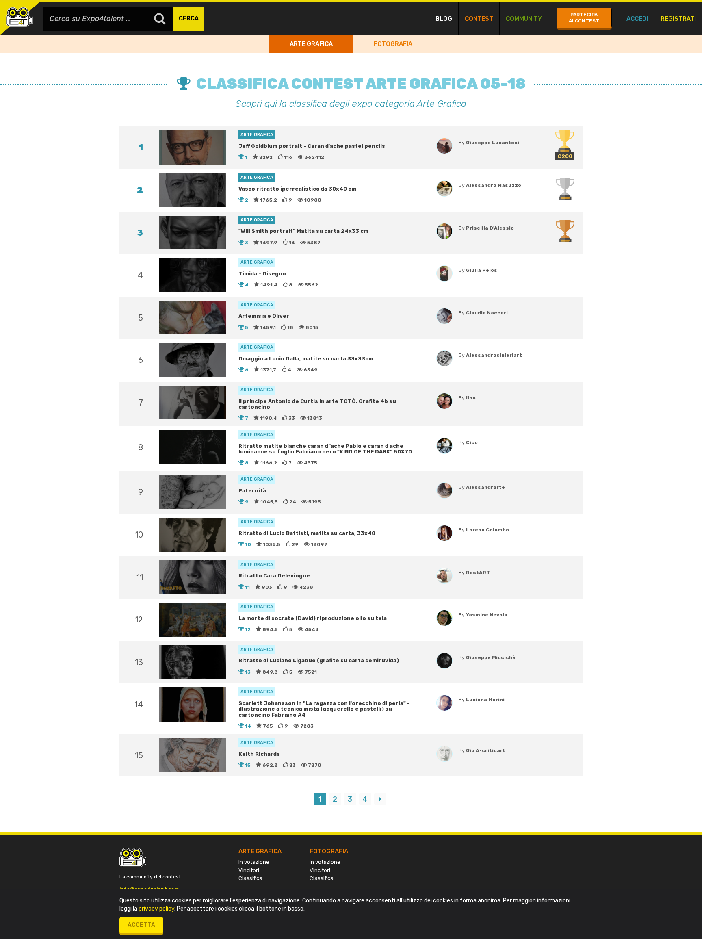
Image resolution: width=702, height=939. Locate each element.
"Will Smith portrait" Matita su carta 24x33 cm (303, 231)
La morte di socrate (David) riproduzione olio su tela (312, 618)
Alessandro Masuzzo (493, 185)
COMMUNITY (524, 18)
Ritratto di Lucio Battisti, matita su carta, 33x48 (306, 533)
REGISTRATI (678, 18)
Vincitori (248, 870)
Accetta (141, 925)
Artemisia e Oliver (263, 316)
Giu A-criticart (485, 750)
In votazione (253, 862)
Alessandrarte (485, 487)
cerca (189, 18)
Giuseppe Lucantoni (492, 142)
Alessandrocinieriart (494, 355)
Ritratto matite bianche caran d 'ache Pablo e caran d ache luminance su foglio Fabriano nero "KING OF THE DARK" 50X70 (325, 449)
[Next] (380, 799)
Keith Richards (259, 754)
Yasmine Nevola (486, 615)
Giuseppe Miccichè (491, 657)
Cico (472, 442)
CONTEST (479, 18)
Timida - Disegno (262, 274)
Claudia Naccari (487, 313)
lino (471, 398)
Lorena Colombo (487, 530)
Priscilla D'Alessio (490, 228)
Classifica (250, 878)
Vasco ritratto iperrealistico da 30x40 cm (297, 189)
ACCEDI (637, 18)
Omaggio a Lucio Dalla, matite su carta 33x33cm (305, 359)
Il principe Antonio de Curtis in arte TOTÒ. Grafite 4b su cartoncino (317, 404)
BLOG (444, 18)
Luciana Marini (485, 700)
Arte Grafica (311, 44)
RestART (478, 572)
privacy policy (156, 908)
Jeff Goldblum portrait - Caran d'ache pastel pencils (311, 146)
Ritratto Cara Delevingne (274, 576)
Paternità (252, 491)
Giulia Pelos (481, 270)
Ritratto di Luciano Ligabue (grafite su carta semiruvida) (318, 660)
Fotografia (393, 44)
